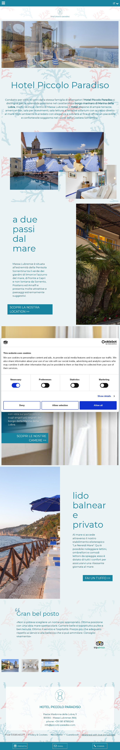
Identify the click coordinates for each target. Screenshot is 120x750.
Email (60, 746)
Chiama (100, 746)
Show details (104, 396)
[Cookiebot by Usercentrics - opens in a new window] (104, 342)
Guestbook (72, 734)
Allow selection (60, 405)
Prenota (22, 746)
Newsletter (57, 734)
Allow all (98, 405)
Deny (22, 405)
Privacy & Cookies (37, 734)
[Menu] (3, 3)
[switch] (45, 385)
